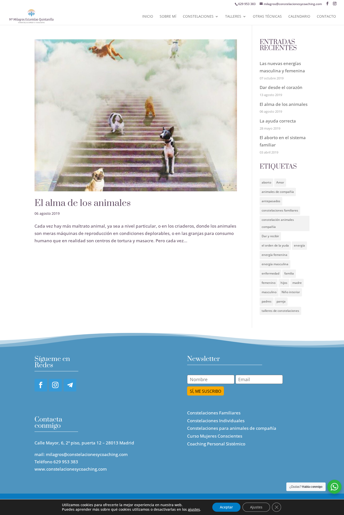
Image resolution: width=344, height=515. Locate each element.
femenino (269, 283)
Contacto (326, 17)
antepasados (271, 201)
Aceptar (226, 507)
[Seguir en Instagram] (55, 385)
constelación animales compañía (278, 223)
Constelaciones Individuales (216, 420)
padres (266, 301)
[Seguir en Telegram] (70, 385)
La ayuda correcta (278, 121)
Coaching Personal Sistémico (216, 444)
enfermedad (270, 273)
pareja (281, 301)
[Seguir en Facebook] (41, 385)
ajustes (194, 509)
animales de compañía (278, 192)
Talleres (233, 17)
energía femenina (274, 255)
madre (297, 283)
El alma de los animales (83, 203)
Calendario (299, 17)
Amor (280, 182)
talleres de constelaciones (280, 311)
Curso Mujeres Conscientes (214, 436)
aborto (266, 182)
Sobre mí (168, 17)
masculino (269, 292)
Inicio (147, 17)
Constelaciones (198, 17)
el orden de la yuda (275, 245)
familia (289, 273)
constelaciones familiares (280, 210)
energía (299, 245)
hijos (284, 283)
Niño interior (291, 292)
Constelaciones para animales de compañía (231, 428)
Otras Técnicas (267, 17)
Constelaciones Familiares (213, 413)
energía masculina (275, 264)
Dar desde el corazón (281, 87)
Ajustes (256, 507)
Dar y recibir (270, 236)
